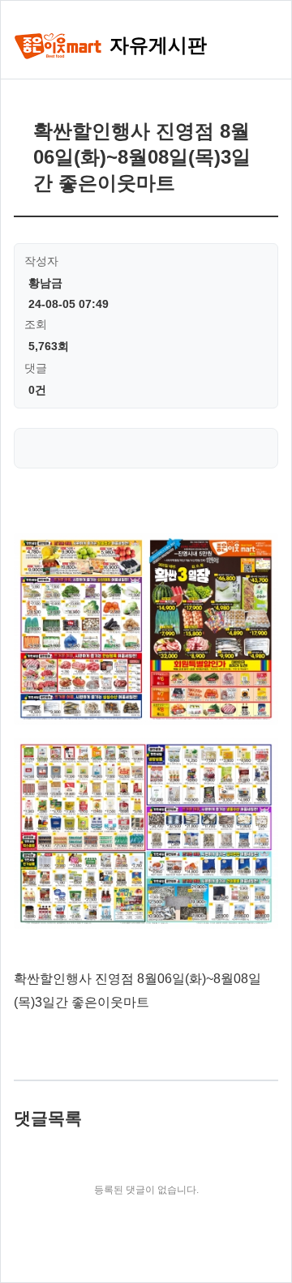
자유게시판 (155, 45)
